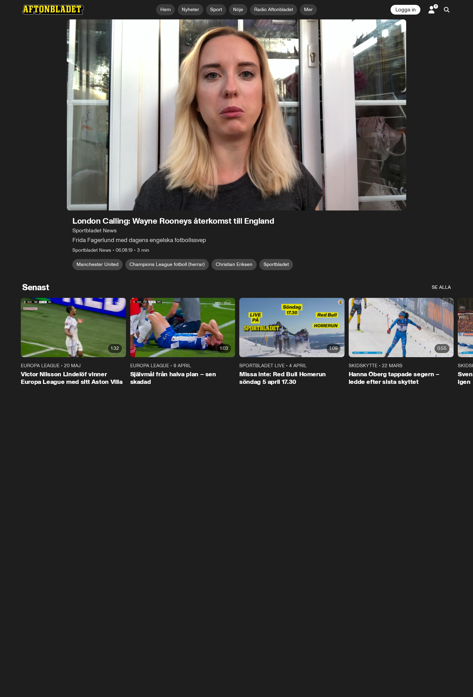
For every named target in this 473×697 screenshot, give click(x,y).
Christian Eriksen (234, 264)
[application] (236, 114)
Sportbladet (276, 264)
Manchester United (97, 264)
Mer (308, 9)
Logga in (405, 10)
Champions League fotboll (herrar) (167, 264)
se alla (441, 287)
